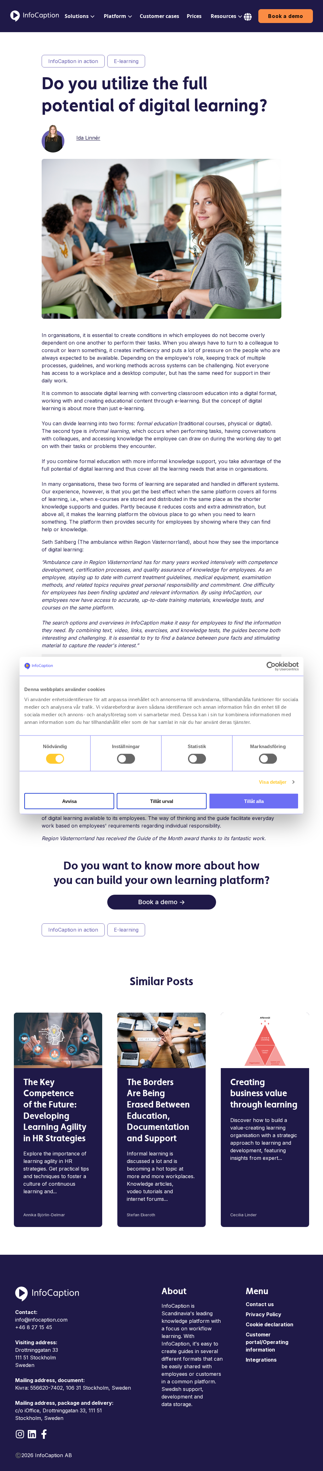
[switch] (126, 759)
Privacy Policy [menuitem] (263, 1314)
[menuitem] (78, 16)
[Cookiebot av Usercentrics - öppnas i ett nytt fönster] (271, 666)
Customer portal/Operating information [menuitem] (267, 1342)
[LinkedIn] (32, 1434)
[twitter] (268, 137)
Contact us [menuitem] (260, 1304)
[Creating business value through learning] (265, 1040)
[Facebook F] (44, 1434)
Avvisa (69, 801)
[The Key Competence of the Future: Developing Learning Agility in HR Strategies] (58, 1040)
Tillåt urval (161, 801)
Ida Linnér (88, 138)
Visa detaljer (272, 782)
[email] (277, 137)
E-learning (126, 61)
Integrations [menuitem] (261, 1360)
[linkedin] (259, 137)
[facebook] (250, 137)
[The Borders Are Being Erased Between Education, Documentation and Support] (161, 1040)
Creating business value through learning (263, 1094)
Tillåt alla (254, 801)
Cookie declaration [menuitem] (269, 1324)
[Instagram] (20, 1434)
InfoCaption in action (73, 61)
